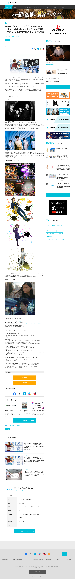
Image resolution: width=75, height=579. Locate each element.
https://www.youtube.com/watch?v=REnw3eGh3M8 (29, 324)
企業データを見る (24, 531)
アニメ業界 (53, 7)
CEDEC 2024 (60, 228)
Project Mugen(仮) (61, 230)
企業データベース (18, 7)
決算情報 (45, 7)
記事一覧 (8, 7)
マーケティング (9, 23)
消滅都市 (7, 42)
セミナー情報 (37, 7)
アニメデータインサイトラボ (62, 225)
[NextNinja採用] (58, 207)
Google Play (24, 382)
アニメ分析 (61, 7)
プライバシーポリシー (68, 559)
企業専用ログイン (37, 571)
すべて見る (24, 420)
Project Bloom (49, 236)
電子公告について (49, 559)
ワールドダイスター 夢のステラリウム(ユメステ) (55, 239)
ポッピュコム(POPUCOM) (51, 230)
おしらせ (58, 559)
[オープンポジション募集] (58, 29)
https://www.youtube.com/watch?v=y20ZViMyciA (28, 321)
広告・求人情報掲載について (18, 559)
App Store (24, 377)
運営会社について (5, 559)
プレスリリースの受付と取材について (35, 559)
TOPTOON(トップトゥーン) (52, 228)
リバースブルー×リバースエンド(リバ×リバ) (55, 233)
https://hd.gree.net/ (18, 490)
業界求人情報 (28, 7)
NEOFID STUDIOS (50, 241)
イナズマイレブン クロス (51, 225)
